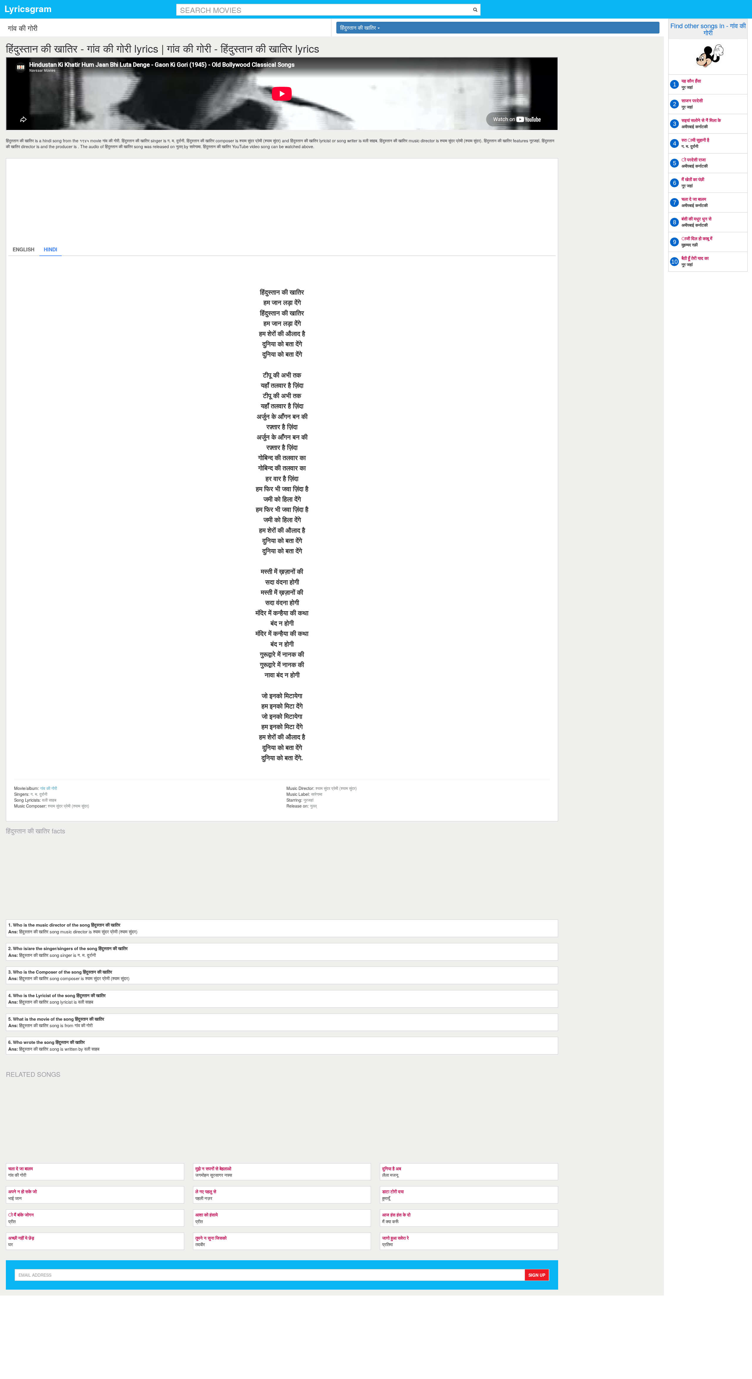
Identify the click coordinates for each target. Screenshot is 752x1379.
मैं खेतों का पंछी (693, 179)
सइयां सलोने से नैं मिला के (701, 120)
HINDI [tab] (50, 249)
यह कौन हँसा (691, 81)
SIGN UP (536, 1275)
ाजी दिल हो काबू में (697, 238)
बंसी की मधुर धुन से (696, 218)
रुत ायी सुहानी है (695, 140)
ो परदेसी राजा (694, 159)
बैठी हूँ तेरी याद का (695, 258)
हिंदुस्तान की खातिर (358, 27)
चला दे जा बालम (694, 199)
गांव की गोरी (48, 788)
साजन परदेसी (692, 100)
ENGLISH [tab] (23, 249)
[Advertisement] (184, 202)
